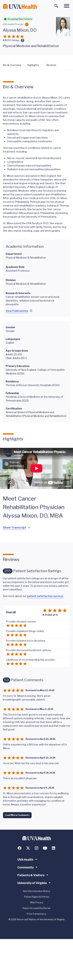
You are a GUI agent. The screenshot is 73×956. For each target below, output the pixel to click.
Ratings (13, 40)
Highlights (33, 65)
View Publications (17, 310)
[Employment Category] (27, 24)
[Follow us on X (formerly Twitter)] (28, 848)
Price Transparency (36, 913)
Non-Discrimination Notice (36, 891)
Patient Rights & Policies (36, 896)
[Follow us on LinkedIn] (53, 848)
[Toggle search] (56, 6)
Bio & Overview (12, 65)
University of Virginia (32, 883)
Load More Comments (17, 815)
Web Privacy (36, 902)
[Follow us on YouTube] (45, 848)
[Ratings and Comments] (22, 40)
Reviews (51, 65)
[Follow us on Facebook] (19, 848)
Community (25, 867)
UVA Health (25, 859)
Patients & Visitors (30, 875)
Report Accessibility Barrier (36, 908)
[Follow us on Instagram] (36, 848)
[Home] (20, 6)
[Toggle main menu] (67, 6)
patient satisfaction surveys (45, 596)
